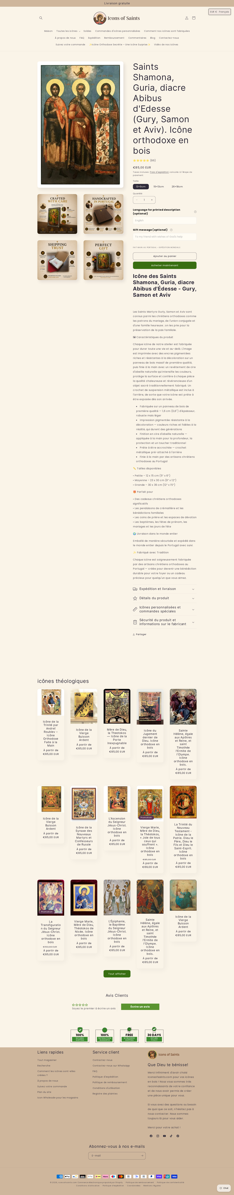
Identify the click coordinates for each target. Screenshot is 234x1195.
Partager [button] (141, 634)
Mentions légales (152, 1185)
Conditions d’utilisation (88, 1185)
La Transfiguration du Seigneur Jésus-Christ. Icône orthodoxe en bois (51, 932)
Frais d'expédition (159, 172)
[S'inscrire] (141, 1155)
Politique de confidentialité (170, 1182)
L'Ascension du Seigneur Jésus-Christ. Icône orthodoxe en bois (117, 827)
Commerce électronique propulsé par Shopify (100, 1182)
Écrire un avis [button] (140, 1007)
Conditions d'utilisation (106, 1088)
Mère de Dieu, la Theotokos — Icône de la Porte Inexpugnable (117, 736)
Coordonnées (134, 1185)
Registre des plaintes (105, 1093)
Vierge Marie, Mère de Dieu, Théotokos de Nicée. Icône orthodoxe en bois (84, 930)
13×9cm (141, 186)
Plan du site (44, 1092)
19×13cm (159, 186)
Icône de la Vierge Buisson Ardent (84, 735)
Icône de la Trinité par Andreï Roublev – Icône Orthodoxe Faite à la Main (51, 733)
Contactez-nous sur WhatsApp (111, 1065)
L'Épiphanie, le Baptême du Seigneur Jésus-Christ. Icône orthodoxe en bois (117, 931)
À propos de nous (47, 1081)
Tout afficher (117, 973)
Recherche (43, 1065)
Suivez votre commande (52, 1086)
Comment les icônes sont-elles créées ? (56, 1073)
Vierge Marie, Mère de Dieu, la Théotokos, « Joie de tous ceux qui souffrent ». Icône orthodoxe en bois (150, 841)
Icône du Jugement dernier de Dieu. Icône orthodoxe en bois (150, 739)
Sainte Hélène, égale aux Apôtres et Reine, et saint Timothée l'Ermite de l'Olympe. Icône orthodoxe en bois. (183, 747)
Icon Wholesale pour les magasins (57, 1097)
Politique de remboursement (110, 1082)
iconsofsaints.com (67, 1182)
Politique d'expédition (105, 1077)
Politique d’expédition (113, 1185)
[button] (40, 17)
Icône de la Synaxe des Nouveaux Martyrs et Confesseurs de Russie (84, 836)
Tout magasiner (47, 1060)
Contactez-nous (103, 1060)
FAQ (95, 1071)
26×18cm (177, 186)
